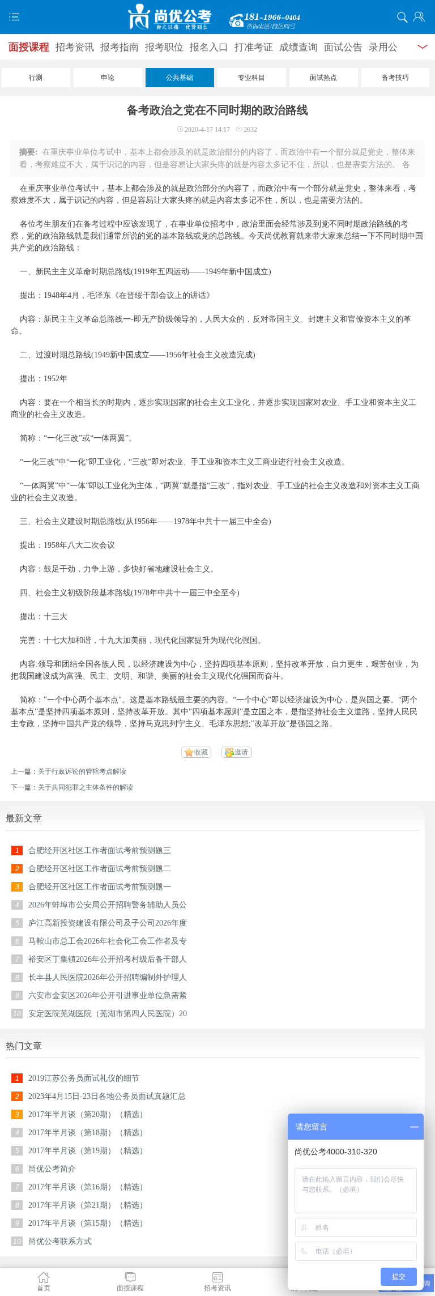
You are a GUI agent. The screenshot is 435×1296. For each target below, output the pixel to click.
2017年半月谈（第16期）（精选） (87, 1187)
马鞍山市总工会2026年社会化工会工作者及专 (107, 941)
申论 (107, 78)
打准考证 (253, 47)
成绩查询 (298, 47)
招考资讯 (75, 47)
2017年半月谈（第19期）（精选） (87, 1150)
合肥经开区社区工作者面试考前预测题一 (99, 887)
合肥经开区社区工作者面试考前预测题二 (99, 868)
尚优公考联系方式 (60, 1241)
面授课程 (28, 47)
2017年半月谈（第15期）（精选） (87, 1223)
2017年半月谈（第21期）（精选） (87, 1205)
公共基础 (179, 78)
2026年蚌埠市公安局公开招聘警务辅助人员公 (107, 905)
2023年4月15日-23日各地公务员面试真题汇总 (107, 1096)
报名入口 (209, 47)
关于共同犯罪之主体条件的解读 (85, 787)
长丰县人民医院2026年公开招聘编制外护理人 (107, 977)
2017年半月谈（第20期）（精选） (87, 1114)
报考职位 (164, 47)
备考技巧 (395, 78)
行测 (35, 78)
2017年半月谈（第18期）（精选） (87, 1132)
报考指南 (119, 47)
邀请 (241, 752)
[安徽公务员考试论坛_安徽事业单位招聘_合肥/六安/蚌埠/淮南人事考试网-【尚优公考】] (217, 17)
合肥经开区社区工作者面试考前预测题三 (99, 850)
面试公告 (343, 47)
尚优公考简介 (52, 1169)
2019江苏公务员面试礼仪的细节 (83, 1078)
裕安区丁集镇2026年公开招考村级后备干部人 (107, 959)
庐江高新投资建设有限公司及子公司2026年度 (107, 923)
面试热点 (323, 78)
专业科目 (251, 78)
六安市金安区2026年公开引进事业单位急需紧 (107, 995)
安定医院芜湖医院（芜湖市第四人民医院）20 (107, 1013)
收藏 (201, 752)
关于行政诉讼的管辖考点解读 (82, 771)
